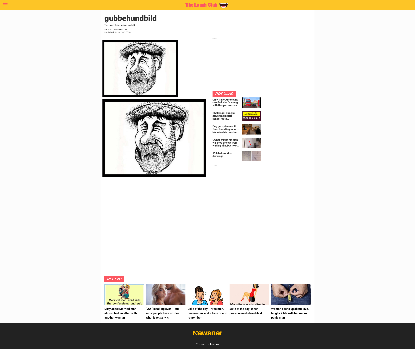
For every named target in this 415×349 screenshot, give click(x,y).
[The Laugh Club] (206, 5)
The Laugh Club (111, 25)
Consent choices (207, 344)
